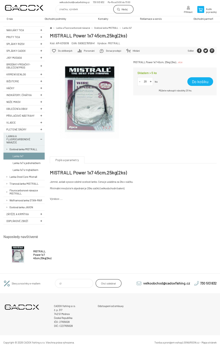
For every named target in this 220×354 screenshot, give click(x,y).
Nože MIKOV (13, 101)
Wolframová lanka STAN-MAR (25, 200)
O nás (10, 18)
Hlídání (136, 50)
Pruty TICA (13, 37)
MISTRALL (114, 43)
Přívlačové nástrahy (20, 115)
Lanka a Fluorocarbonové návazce (18, 139)
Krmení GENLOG (16, 74)
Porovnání (89, 50)
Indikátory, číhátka (19, 95)
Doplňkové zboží (17, 221)
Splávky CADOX (16, 50)
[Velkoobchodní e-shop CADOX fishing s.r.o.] (51, 28)
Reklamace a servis (151, 18)
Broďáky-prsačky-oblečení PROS (18, 66)
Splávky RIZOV (15, 43)
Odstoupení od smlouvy (111, 306)
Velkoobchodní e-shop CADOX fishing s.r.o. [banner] (24, 8)
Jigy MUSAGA (14, 57)
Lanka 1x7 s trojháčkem (25, 169)
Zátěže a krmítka (17, 214)
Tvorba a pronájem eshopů (169, 342)
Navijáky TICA (15, 30)
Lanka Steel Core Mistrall (23, 176)
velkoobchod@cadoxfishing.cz (74, 2)
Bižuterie (12, 81)
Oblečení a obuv (17, 108)
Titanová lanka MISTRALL (23, 183)
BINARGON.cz (191, 342)
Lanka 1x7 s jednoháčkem (27, 163)
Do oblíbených (65, 50)
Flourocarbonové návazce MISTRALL (23, 192)
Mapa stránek (209, 342)
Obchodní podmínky (55, 18)
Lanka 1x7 (18, 156)
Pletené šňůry (16, 129)
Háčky (10, 88)
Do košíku (200, 81)
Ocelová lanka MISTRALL (23, 149)
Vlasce (11, 122)
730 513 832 (98, 2)
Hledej (124, 9)
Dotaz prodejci (113, 50)
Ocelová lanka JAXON (21, 207)
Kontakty (103, 18)
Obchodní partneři (203, 18)
